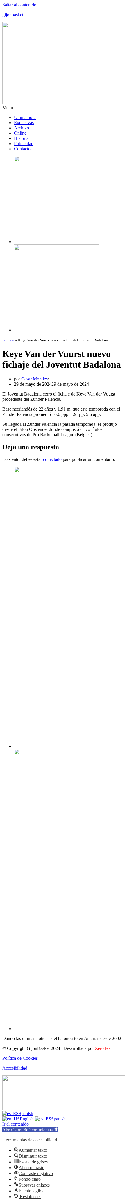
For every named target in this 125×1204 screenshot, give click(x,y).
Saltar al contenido (19, 4)
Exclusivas (24, 122)
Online (20, 133)
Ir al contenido (15, 1124)
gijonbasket (12, 14)
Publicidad (23, 143)
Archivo (21, 127)
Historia (21, 138)
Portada (8, 340)
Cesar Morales (34, 378)
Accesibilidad (14, 1068)
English (27, 1118)
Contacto (22, 148)
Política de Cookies (20, 1058)
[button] (62, 107)
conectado (52, 459)
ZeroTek (103, 1048)
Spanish (26, 1113)
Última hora (25, 117)
